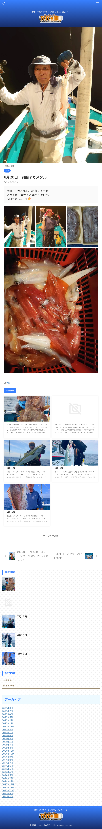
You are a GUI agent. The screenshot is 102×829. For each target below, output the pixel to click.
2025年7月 (7, 732)
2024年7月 (7, 763)
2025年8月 (7, 729)
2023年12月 (8, 784)
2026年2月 (7, 720)
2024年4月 (7, 772)
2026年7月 (7, 711)
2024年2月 (7, 778)
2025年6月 (7, 735)
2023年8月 (7, 796)
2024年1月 (7, 781)
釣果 (8, 383)
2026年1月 (7, 723)
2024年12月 (8, 750)
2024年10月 (8, 753)
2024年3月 (7, 775)
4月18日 (11, 512)
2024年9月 (7, 756)
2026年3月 (7, 717)
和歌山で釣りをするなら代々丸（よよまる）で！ (51, 810)
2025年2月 (7, 747)
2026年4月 (7, 714)
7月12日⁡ (11, 468)
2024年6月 (7, 766)
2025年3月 (7, 744)
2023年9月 (7, 793)
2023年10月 (8, 790)
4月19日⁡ (59, 468)
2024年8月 (7, 759)
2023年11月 (8, 787)
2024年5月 (7, 769)
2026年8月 (7, 708)
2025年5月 (7, 738)
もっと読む (53, 536)
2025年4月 (7, 741)
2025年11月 (8, 726)
